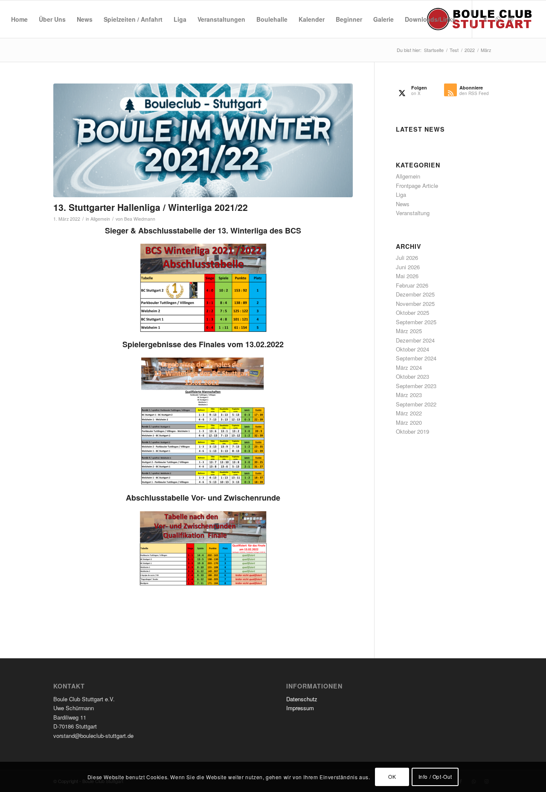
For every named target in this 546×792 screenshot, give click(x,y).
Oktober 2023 (412, 376)
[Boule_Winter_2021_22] (203, 140)
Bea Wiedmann (139, 219)
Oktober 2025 (412, 312)
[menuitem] (19, 19)
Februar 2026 (412, 285)
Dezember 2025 (415, 294)
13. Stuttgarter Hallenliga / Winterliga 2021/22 (150, 207)
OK (392, 776)
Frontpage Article (417, 185)
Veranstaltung (413, 213)
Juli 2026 (407, 257)
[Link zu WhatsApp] (498, 18)
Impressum (300, 708)
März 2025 (409, 331)
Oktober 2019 (412, 431)
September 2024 (416, 358)
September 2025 (416, 322)
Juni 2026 (408, 267)
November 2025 (415, 304)
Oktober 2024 (412, 349)
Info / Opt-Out (435, 776)
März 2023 (409, 395)
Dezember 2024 (415, 340)
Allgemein (100, 219)
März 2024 (409, 367)
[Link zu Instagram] (511, 18)
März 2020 (409, 422)
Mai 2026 (407, 276)
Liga (401, 194)
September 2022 (416, 404)
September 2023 (416, 386)
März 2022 (409, 413)
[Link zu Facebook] (485, 18)
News (403, 204)
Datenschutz (301, 699)
